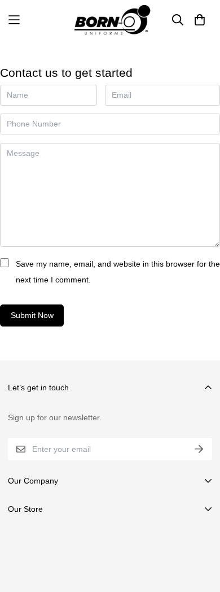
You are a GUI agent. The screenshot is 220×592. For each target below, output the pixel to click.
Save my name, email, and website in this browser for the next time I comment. (118, 271)
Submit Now (32, 315)
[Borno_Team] (110, 20)
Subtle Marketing (154, 572)
